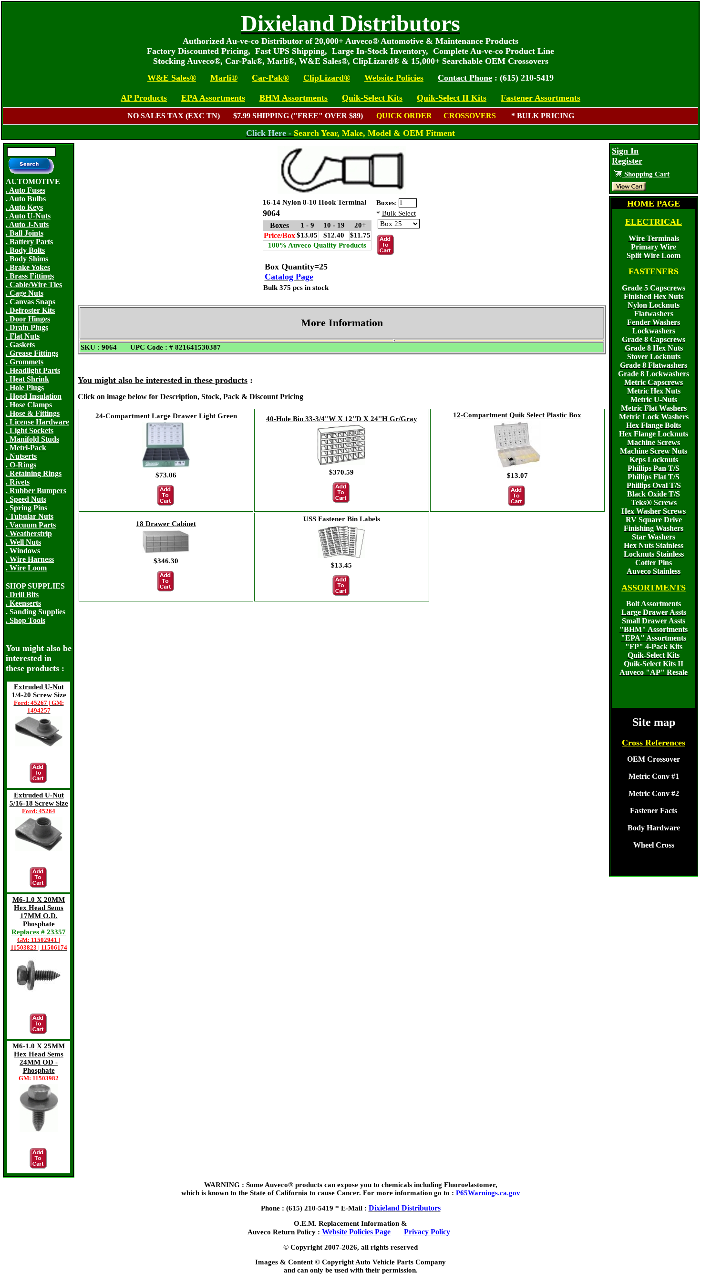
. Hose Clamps (29, 405)
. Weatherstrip (29, 533)
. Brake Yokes (28, 267)
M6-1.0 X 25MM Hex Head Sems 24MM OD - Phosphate (38, 1062)
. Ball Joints (24, 233)
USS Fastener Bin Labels (341, 519)
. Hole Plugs (25, 387)
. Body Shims (27, 259)
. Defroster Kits (30, 310)
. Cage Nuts (24, 293)
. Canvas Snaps (30, 302)
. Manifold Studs (32, 439)
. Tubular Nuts (29, 516)
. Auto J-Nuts (27, 224)
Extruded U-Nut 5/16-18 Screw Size (39, 803)
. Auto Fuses (25, 190)
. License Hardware (37, 422)
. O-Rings (21, 465)
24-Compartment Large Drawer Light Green (166, 416)
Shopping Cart (646, 174)
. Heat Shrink (27, 379)
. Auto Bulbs (26, 199)
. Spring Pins (26, 508)
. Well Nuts (23, 542)
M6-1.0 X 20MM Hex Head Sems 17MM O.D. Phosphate (38, 923)
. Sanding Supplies (35, 612)
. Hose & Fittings (33, 413)
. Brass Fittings (30, 276)
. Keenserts (23, 603)
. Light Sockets (29, 430)
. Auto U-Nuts (28, 216)
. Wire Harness (30, 559)
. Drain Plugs (27, 327)
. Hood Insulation (34, 396)
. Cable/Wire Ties (34, 284)
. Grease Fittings (32, 353)
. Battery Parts (29, 242)
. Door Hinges (28, 319)
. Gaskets (20, 345)
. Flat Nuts (23, 336)
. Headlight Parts (33, 370)
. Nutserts (21, 456)
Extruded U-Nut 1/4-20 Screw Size (38, 698)
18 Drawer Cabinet (166, 524)
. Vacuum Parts (31, 525)
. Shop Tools (25, 620)
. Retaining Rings (34, 473)
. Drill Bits (22, 594)
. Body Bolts (25, 250)
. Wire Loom (26, 568)
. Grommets (24, 362)
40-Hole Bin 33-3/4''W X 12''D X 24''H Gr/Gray (341, 419)
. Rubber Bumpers (36, 490)
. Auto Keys (24, 207)
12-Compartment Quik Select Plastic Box (517, 415)
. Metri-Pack (26, 448)
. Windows (23, 551)
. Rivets (18, 482)
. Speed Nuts (26, 499)
